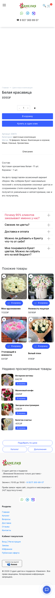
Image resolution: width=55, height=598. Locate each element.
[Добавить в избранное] (34, 107)
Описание (27, 151)
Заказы (5, 545)
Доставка (6, 523)
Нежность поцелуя (38, 308)
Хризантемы (23, 143)
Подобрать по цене (27, 443)
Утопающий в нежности (8, 353)
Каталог (15, 449)
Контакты (6, 530)
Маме (4, 143)
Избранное (7, 549)
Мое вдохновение (11, 308)
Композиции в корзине (38, 140)
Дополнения (40, 449)
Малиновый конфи (24, 390)
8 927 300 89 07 (29, 20)
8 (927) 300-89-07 (35, 482)
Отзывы (5, 526)
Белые (24, 140)
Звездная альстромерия (27, 405)
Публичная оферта (10, 553)
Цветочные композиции (22, 88)
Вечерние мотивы (24, 375)
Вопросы (6, 519)
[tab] (27, 151)
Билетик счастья (23, 420)
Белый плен (34, 353)
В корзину (27, 116)
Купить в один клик (27, 123)
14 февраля (14, 140)
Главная (5, 88)
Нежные (12, 143)
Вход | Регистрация (11, 542)
